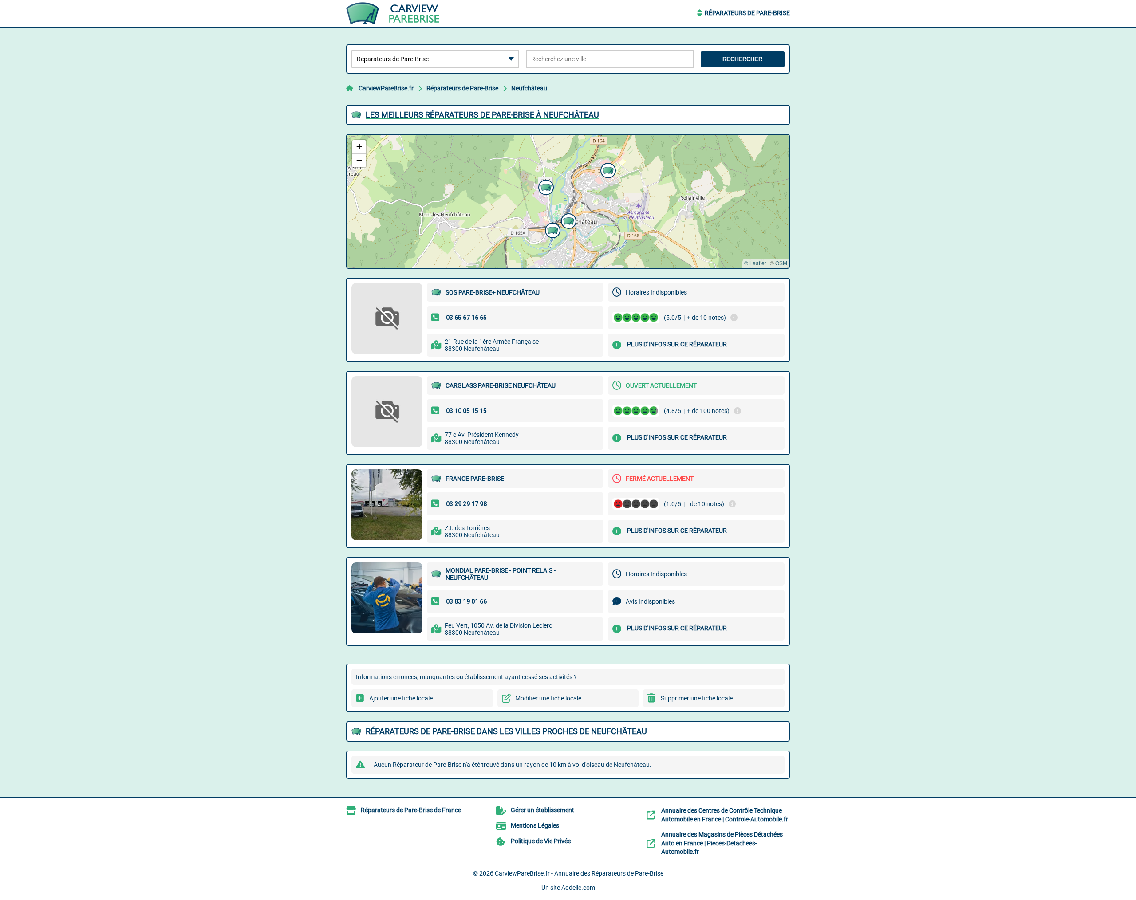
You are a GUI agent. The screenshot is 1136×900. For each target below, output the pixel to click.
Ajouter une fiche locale (401, 698)
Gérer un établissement (542, 810)
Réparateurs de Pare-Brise (747, 12)
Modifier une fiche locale (548, 698)
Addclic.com (578, 887)
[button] (567, 220)
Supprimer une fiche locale (697, 698)
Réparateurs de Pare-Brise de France (411, 810)
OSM (781, 263)
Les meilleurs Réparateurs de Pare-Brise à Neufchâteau (482, 114)
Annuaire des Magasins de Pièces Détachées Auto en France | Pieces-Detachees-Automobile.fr (722, 843)
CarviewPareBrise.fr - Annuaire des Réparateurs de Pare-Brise (579, 873)
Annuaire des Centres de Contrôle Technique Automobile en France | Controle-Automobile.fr (724, 815)
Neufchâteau (529, 88)
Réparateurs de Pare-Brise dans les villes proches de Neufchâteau (506, 731)
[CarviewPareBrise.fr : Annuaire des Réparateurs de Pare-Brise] (401, 13)
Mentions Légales (535, 825)
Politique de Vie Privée (541, 841)
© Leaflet (755, 263)
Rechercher (742, 59)
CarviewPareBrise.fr (386, 88)
